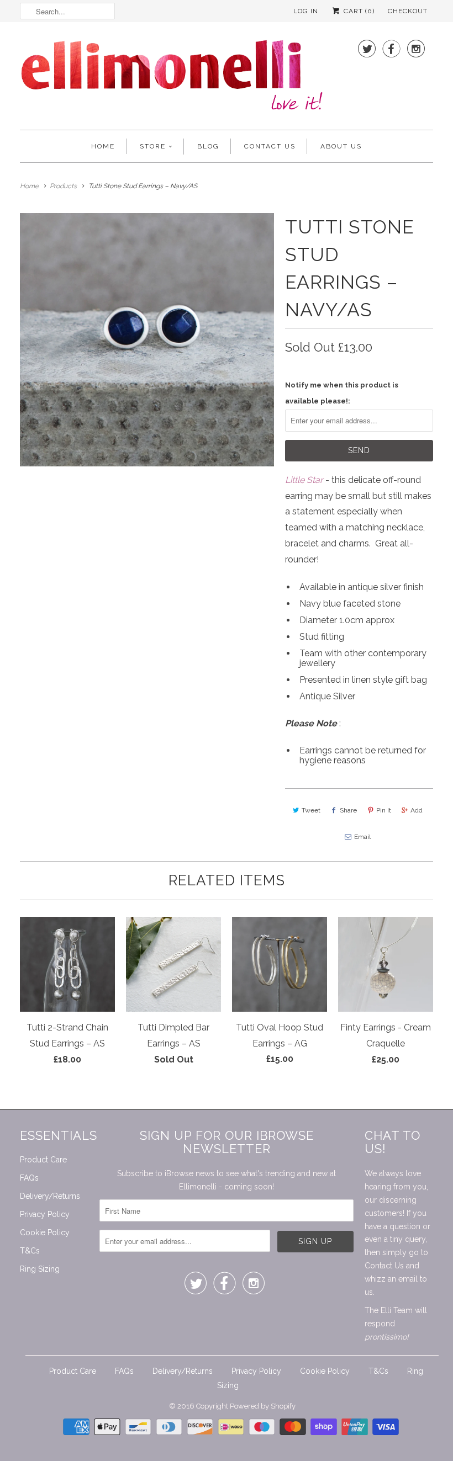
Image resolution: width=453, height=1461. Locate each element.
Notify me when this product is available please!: (341, 393)
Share (348, 810)
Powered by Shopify (263, 1406)
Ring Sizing (40, 1269)
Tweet (311, 810)
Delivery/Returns (50, 1196)
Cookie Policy (45, 1232)
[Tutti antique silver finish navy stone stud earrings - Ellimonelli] (147, 339)
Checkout (408, 11)
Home (103, 146)
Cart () (358, 11)
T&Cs (30, 1250)
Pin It (383, 810)
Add (416, 810)
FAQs (29, 1177)
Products (63, 186)
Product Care (43, 1159)
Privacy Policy (45, 1214)
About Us (341, 146)
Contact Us (270, 146)
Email (362, 837)
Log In (305, 11)
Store (153, 146)
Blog (208, 146)
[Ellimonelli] (172, 79)
